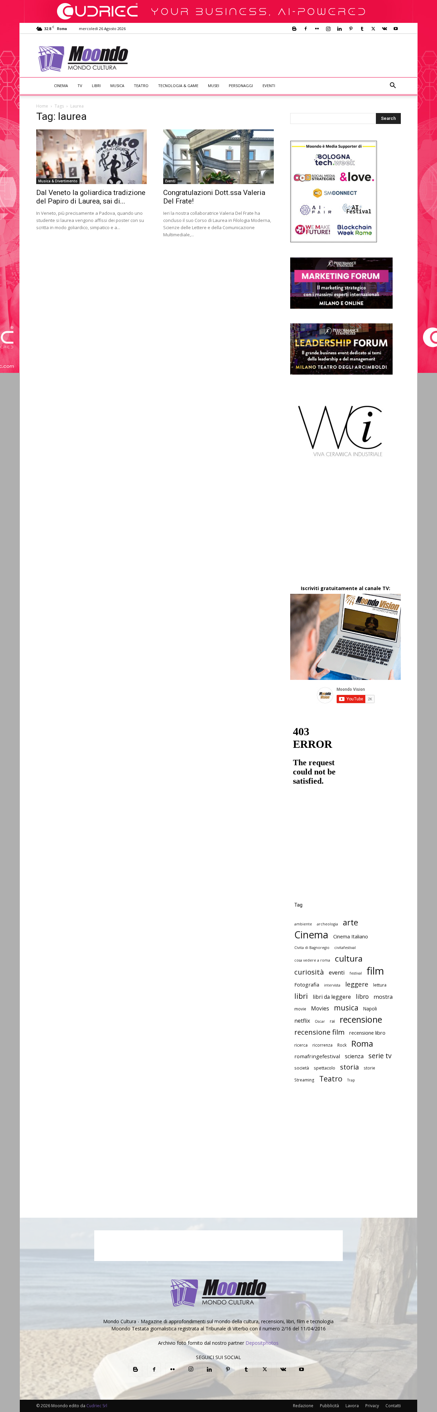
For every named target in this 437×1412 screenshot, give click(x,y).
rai (332, 1021)
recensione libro (367, 1033)
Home (42, 106)
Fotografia (306, 984)
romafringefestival (317, 1056)
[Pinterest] (351, 28)
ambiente (303, 924)
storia (349, 1067)
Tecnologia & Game (178, 85)
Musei (213, 85)
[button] (392, 86)
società (301, 1068)
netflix (302, 1020)
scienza (354, 1056)
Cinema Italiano (350, 936)
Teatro (141, 85)
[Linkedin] (339, 28)
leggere (356, 984)
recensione (361, 1019)
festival (356, 973)
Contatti (393, 1406)
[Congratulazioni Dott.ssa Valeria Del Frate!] (218, 156)
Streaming (304, 1079)
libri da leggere (332, 997)
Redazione (303, 1406)
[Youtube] (396, 28)
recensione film (319, 1032)
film (375, 971)
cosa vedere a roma (312, 960)
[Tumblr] (362, 28)
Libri (96, 85)
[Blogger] (294, 28)
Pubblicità (329, 1406)
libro (362, 996)
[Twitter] (373, 28)
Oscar (320, 1021)
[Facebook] (305, 28)
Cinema (61, 85)
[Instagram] (328, 28)
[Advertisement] (275, 58)
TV (79, 85)
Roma (362, 1043)
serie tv (380, 1055)
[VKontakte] (384, 28)
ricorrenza (322, 1045)
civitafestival (345, 947)
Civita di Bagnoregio (311, 947)
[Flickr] (317, 28)
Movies (320, 1008)
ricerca (301, 1045)
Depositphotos (262, 1343)
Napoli (370, 1008)
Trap (351, 1080)
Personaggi (241, 85)
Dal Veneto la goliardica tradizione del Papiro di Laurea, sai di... (90, 196)
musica (346, 1007)
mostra (383, 997)
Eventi (269, 85)
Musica (117, 85)
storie (369, 1068)
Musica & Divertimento (57, 181)
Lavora (352, 1406)
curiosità (309, 972)
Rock (342, 1045)
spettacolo (324, 1068)
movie (300, 1008)
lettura (379, 985)
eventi (337, 972)
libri (301, 995)
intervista (332, 985)
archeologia (327, 924)
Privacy (372, 1406)
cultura (349, 958)
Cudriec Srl (96, 1406)
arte (350, 922)
